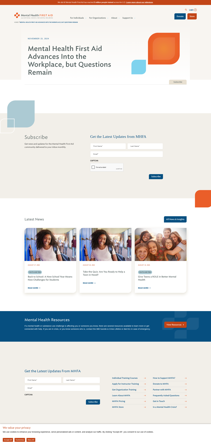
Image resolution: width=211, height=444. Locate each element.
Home (16, 22)
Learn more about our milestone (139, 2)
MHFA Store (118, 407)
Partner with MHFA (162, 389)
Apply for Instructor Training (125, 384)
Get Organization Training (124, 389)
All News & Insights (175, 219)
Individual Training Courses (125, 378)
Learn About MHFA (121, 395)
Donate (180, 16)
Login (191, 10)
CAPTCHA (94, 160)
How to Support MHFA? (164, 378)
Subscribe (177, 82)
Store (192, 16)
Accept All (8, 440)
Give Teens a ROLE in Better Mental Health (157, 278)
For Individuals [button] (77, 18)
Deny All (31, 440)
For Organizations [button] (97, 18)
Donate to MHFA (161, 384)
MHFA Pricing (118, 401)
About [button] (114, 18)
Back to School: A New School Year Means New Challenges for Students (50, 278)
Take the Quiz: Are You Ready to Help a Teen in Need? (104, 273)
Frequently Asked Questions (166, 395)
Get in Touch (159, 401)
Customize (20, 440)
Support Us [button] (127, 18)
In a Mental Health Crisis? (165, 407)
